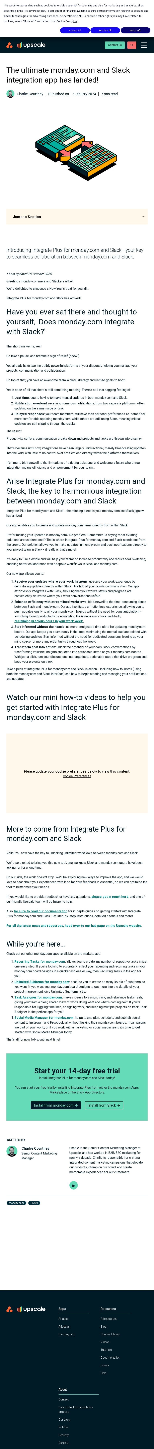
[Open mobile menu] (144, 45)
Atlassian (64, 1326)
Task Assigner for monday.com (38, 997)
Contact (64, 1399)
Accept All (75, 30)
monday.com (67, 1334)
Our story (64, 1419)
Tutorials (106, 1349)
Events (105, 1365)
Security (64, 1435)
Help (103, 1373)
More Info (135, 30)
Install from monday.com (54, 1105)
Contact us (115, 45)
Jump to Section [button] (27, 217)
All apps (64, 1318)
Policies (64, 1427)
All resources (109, 1318)
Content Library (110, 1334)
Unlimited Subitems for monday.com (41, 982)
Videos (105, 1342)
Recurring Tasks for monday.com (39, 961)
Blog (103, 1326)
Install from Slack (102, 1105)
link (43, 10)
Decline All (105, 30)
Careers (63, 1442)
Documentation (110, 1357)
